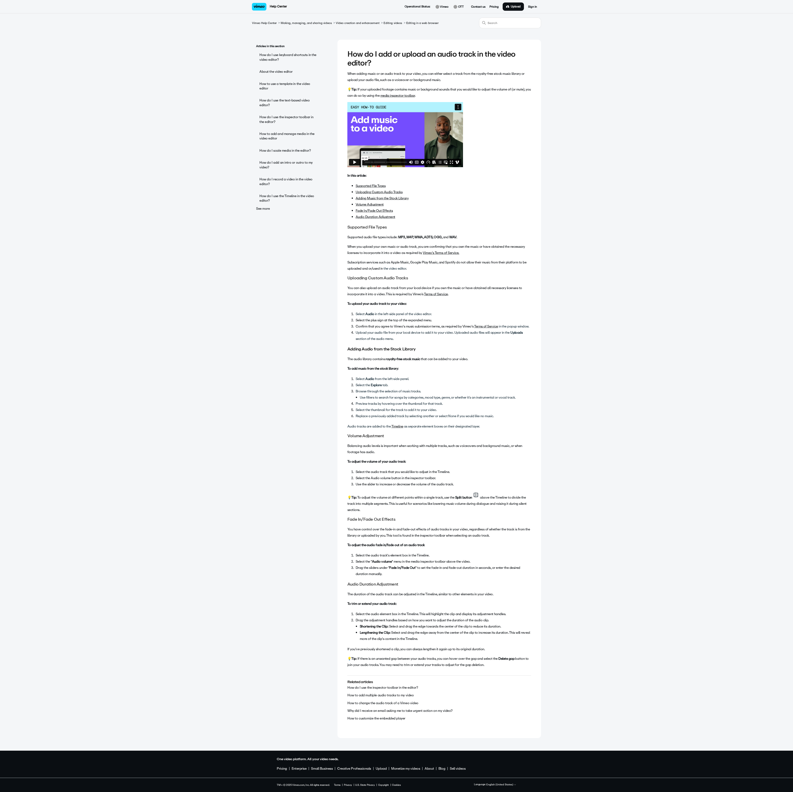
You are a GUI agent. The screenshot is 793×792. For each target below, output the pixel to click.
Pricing (494, 7)
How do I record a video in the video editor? (285, 181)
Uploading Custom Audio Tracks (379, 192)
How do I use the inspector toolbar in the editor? (286, 119)
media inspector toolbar (397, 95)
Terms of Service (436, 294)
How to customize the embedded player (376, 718)
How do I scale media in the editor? (285, 150)
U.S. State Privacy (365, 785)
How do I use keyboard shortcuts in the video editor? (287, 57)
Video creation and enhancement (357, 23)
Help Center (278, 6)
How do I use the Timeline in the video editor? (286, 198)
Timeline (397, 426)
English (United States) (500, 784)
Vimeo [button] (443, 7)
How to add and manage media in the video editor (287, 136)
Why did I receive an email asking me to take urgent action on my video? (399, 710)
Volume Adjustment (370, 204)
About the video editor (276, 71)
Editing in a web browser (422, 23)
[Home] (259, 7)
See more (263, 208)
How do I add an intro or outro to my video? (286, 165)
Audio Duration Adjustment (375, 217)
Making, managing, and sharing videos (306, 23)
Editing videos (392, 23)
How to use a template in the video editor (284, 86)
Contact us (478, 7)
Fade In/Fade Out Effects (374, 210)
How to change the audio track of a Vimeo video (382, 703)
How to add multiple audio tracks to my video (380, 695)
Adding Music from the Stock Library (382, 198)
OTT (460, 7)
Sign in (532, 7)
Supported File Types (371, 186)
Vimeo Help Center (264, 23)
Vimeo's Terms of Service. (441, 253)
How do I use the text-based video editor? (284, 103)
